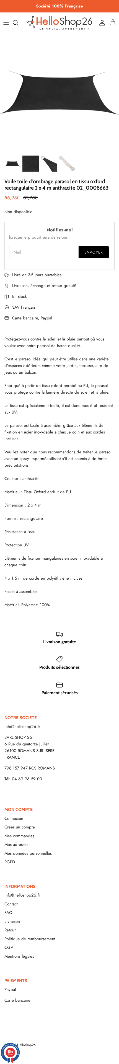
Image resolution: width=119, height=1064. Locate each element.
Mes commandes (19, 836)
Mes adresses (16, 844)
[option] (59, 92)
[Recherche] (18, 23)
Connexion (13, 818)
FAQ (8, 913)
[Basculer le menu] (6, 23)
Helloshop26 (26, 1044)
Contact (11, 904)
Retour (10, 930)
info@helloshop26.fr (22, 727)
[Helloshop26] (59, 22)
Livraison (12, 921)
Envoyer (93, 252)
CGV (8, 947)
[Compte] (101, 23)
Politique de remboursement (29, 939)
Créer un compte (19, 827)
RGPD (9, 862)
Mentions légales (19, 956)
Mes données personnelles (28, 853)
